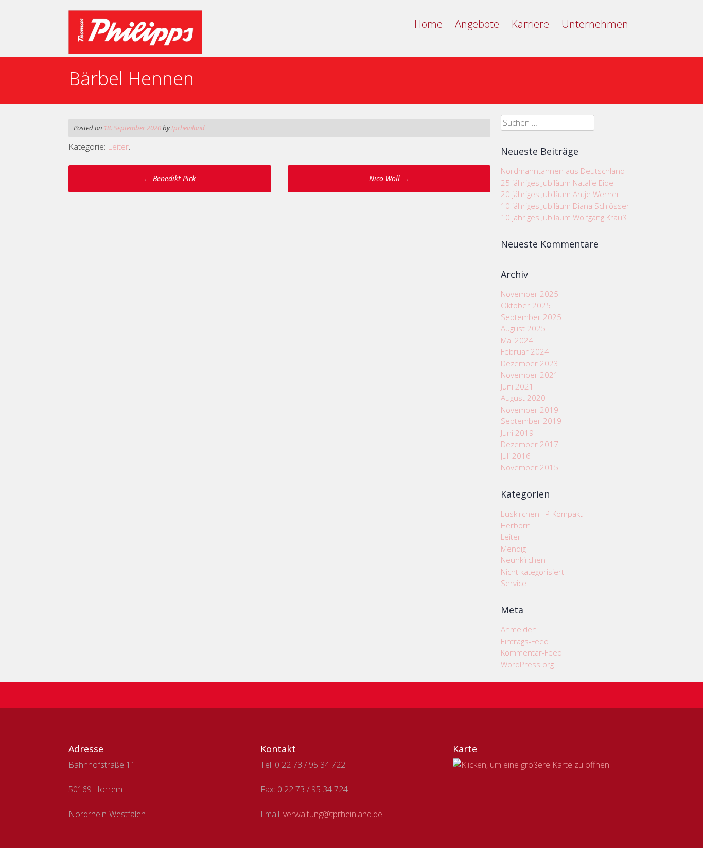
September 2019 (531, 421)
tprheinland (188, 127)
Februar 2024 (525, 351)
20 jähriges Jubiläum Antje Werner (560, 194)
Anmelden (519, 629)
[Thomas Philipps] (135, 50)
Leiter (118, 146)
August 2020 (523, 398)
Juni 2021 (517, 386)
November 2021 (529, 374)
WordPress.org (527, 664)
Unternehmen (594, 24)
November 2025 (529, 294)
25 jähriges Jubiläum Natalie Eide (557, 183)
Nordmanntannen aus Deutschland (563, 171)
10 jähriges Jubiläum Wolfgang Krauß (564, 217)
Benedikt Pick (170, 178)
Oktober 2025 (526, 305)
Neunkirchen (523, 560)
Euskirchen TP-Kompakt (542, 513)
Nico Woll (389, 178)
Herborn (516, 525)
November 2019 (529, 409)
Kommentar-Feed (531, 652)
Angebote (477, 24)
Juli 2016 (516, 456)
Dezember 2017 (529, 444)
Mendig (513, 548)
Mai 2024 (517, 340)
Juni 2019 (517, 433)
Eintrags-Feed (525, 641)
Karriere (530, 24)
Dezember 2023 (529, 363)
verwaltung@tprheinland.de (332, 814)
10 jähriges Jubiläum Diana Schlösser (565, 206)
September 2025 (531, 317)
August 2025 (523, 328)
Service (513, 583)
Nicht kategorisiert (532, 572)
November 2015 (529, 467)
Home (428, 24)
